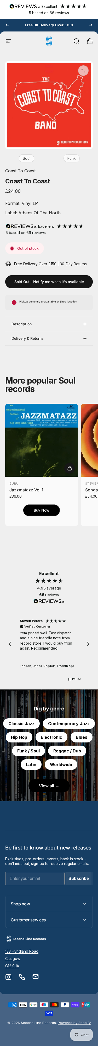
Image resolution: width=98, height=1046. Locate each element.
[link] (21, 951)
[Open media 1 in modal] (83, 70)
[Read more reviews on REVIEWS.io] (49, 601)
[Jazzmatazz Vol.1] (41, 440)
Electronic (51, 737)
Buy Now (41, 510)
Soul (26, 158)
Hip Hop (19, 737)
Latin (31, 764)
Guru (14, 483)
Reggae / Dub (67, 750)
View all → (49, 785)
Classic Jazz (21, 723)
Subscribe (78, 878)
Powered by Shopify (74, 1023)
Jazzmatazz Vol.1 (26, 489)
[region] (49, 644)
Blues (81, 737)
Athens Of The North (39, 212)
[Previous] (7, 25)
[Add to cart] (69, 468)
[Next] (90, 25)
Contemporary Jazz (69, 723)
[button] (10, 644)
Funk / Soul (28, 750)
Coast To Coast (20, 170)
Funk (71, 158)
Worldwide (61, 764)
